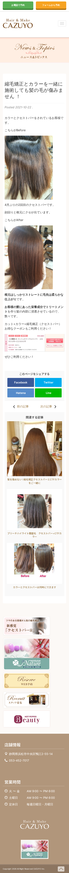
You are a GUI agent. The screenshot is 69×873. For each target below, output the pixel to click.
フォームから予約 (51, 5)
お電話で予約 (18, 5)
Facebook (20, 382)
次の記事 (46, 406)
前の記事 (23, 406)
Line (48, 393)
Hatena (21, 393)
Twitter (48, 382)
